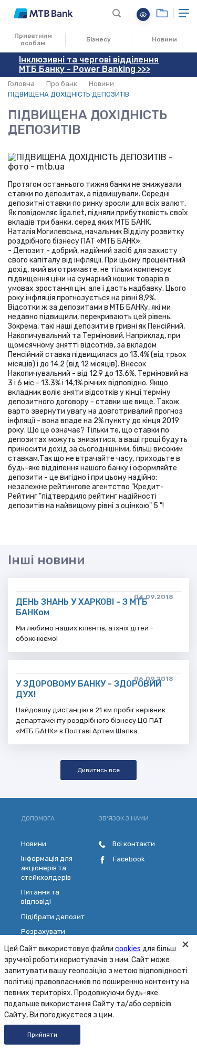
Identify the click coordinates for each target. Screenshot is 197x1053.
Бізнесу (98, 39)
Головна (21, 84)
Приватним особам (33, 39)
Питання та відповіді (40, 896)
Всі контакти (133, 844)
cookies (128, 948)
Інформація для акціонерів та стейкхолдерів (46, 868)
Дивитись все (98, 770)
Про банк (61, 84)
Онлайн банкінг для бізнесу (162, 13)
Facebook (128, 859)
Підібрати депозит (53, 917)
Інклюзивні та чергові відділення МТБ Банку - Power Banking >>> (89, 64)
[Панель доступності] (143, 14)
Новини (164, 39)
